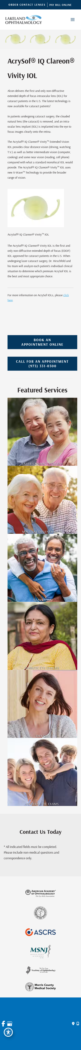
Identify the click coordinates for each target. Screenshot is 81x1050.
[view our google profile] (8, 1024)
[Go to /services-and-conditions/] (42, 772)
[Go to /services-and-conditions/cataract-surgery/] (42, 432)
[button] (26, 5)
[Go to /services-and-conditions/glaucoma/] (42, 568)
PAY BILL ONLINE (60, 5)
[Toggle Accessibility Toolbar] (8, 1032)
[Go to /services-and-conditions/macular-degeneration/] (42, 500)
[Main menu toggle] (72, 19)
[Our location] (78, 1023)
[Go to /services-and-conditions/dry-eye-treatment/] (42, 704)
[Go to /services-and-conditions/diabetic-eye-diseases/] (42, 636)
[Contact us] (73, 1023)
